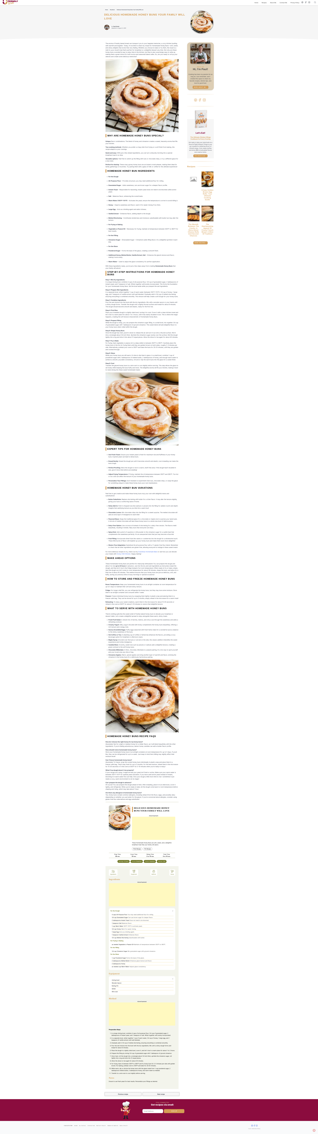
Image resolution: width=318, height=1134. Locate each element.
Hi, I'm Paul (82, 1125)
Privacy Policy (295, 2)
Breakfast (112, 9)
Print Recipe (137, 849)
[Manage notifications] (314, 1130)
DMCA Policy (124, 1125)
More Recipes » (201, 242)
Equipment (134, 874)
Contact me (91, 1125)
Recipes (264, 2)
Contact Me (283, 2)
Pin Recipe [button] (147, 849)
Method (154, 874)
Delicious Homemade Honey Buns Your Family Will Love (130, 9)
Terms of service (112, 1125)
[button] (173, 911)
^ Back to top (68, 1125)
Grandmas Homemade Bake (147, 552)
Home (256, 2)
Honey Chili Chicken (123, 554)
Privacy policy (101, 1125)
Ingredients (113, 874)
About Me (273, 2)
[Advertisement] (153, 828)
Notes (172, 874)
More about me (200, 87)
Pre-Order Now (200, 155)
